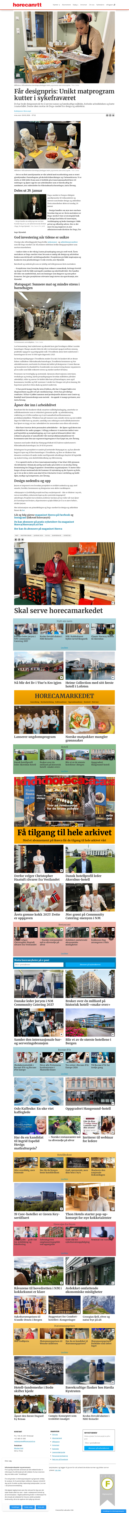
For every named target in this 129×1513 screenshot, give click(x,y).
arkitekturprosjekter (69, 242)
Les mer (58, 1470)
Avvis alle (41, 1507)
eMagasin (109, 5)
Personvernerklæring (60, 1456)
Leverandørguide (58, 1452)
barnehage (56, 535)
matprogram (26, 535)
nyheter (67, 535)
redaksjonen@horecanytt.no (24, 1441)
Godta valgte (28, 1507)
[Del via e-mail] (113, 115)
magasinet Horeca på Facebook (52, 515)
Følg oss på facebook (60, 1459)
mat (16, 535)
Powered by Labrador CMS (64, 1510)
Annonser (83, 5)
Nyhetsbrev (100, 5)
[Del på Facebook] (107, 115)
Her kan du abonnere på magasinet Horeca (38, 528)
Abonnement (66, 5)
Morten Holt (18, 1448)
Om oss (91, 5)
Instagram (20, 517)
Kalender (55, 1449)
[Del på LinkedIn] (110, 115)
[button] (17, 633)
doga (47, 535)
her (23, 510)
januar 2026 (38, 535)
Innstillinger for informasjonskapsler (113, 1511)
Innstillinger (15, 1507)
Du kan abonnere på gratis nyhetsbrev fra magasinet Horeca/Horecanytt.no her (44, 523)
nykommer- (53, 242)
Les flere (64, 648)
